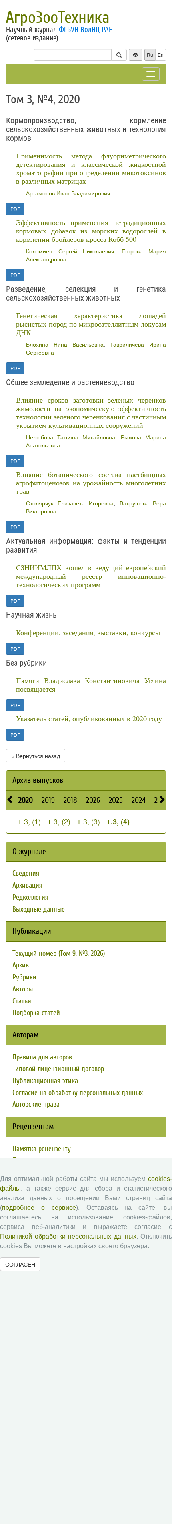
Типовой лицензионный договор (58, 1069)
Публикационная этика (45, 1081)
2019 (48, 800)
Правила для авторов (42, 1057)
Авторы (22, 989)
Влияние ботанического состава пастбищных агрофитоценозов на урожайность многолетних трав (91, 482)
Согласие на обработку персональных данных (77, 1093)
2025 (116, 800)
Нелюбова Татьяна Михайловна (70, 437)
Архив (20, 965)
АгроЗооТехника (58, 17)
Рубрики (24, 977)
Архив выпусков (37, 780)
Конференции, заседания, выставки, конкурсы (88, 632)
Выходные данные (38, 909)
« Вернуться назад (35, 756)
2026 (93, 800)
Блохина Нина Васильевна (65, 344)
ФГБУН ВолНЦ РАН (86, 29)
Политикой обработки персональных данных (68, 1236)
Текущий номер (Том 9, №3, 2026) (58, 953)
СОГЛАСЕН (20, 1264)
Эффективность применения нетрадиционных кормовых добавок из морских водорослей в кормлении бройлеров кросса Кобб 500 (91, 230)
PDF (15, 208)
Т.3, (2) (58, 821)
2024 (139, 800)
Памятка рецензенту (41, 1149)
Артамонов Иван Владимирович (68, 193)
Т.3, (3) (88, 821)
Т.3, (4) (118, 821)
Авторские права (36, 1104)
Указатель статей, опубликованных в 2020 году (89, 718)
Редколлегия (30, 897)
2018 (70, 800)
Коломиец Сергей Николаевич (70, 251)
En (161, 54)
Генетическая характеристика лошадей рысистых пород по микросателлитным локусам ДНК (91, 324)
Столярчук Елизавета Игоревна (70, 503)
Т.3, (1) (29, 821)
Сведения (25, 873)
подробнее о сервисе (39, 1207)
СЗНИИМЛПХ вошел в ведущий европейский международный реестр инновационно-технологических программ (91, 576)
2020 (25, 800)
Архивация (27, 885)
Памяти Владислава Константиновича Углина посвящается (91, 685)
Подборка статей (36, 1013)
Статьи (21, 1001)
